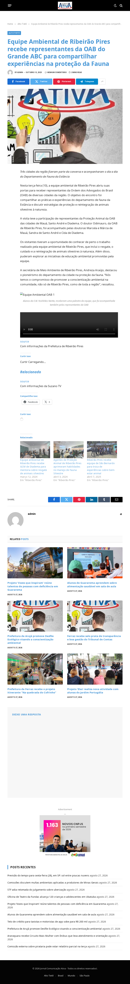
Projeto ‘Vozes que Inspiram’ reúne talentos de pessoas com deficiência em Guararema (32, 586)
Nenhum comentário (57, 72)
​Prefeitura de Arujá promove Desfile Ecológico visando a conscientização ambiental (30, 639)
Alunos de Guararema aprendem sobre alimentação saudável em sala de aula (92, 584)
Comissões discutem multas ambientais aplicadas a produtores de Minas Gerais (53, 882)
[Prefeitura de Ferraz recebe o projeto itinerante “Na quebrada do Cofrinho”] (35, 669)
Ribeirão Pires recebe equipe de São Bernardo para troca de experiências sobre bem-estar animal (101, 466)
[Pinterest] (10, 203)
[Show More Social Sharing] (102, 82)
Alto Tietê (14, 33)
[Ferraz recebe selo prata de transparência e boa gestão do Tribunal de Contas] (95, 616)
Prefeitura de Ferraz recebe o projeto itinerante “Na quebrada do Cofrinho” (32, 690)
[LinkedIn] (10, 195)
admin (20, 72)
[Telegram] (10, 210)
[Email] (10, 217)
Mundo (71, 975)
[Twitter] (10, 188)
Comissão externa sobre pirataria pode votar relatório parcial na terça (47, 946)
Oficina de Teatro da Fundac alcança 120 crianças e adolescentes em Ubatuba (51, 896)
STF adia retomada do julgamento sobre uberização (36, 889)
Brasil (60, 975)
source (24, 341)
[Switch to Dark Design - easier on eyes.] (115, 5)
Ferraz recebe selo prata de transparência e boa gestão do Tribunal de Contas (94, 637)
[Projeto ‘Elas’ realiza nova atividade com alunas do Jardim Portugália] (95, 669)
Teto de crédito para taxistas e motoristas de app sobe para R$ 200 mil (47, 921)
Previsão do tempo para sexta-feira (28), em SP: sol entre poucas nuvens (48, 875)
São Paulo (85, 975)
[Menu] (10, 6)
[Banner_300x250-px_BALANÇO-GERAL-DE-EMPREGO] (65, 836)
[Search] (121, 5)
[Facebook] (10, 180)
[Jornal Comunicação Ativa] (65, 5)
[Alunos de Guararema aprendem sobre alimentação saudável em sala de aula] (95, 562)
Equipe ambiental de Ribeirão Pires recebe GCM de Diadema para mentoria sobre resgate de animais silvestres (33, 466)
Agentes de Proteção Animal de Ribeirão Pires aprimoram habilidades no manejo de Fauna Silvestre (67, 466)
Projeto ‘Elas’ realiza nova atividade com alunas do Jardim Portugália (92, 690)
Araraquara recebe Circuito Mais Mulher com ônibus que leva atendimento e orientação (57, 935)
